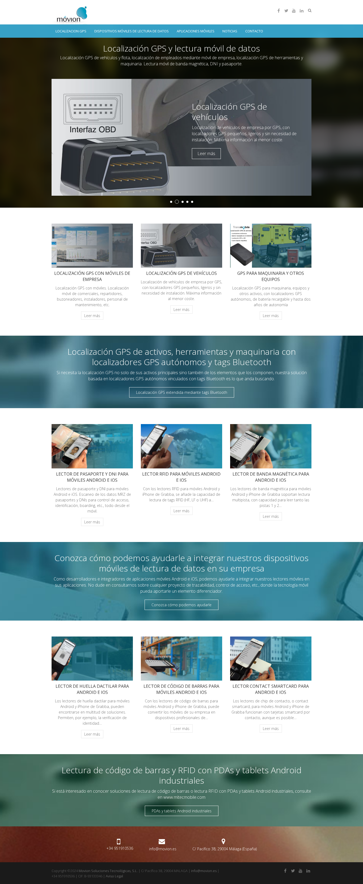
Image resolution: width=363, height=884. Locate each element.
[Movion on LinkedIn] (301, 10)
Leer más (206, 153)
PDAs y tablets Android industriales (182, 810)
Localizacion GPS (71, 31)
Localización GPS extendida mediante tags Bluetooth (181, 392)
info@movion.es (162, 848)
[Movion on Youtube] (294, 10)
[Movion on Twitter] (286, 10)
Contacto (254, 31)
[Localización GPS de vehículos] (181, 81)
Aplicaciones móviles (195, 31)
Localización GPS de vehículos (229, 111)
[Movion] (72, 14)
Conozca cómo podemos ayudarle (181, 604)
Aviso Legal (114, 876)
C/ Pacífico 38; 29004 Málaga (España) (224, 848)
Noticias (229, 31)
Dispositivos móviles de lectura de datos (131, 31)
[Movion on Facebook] (278, 10)
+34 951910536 (119, 848)
